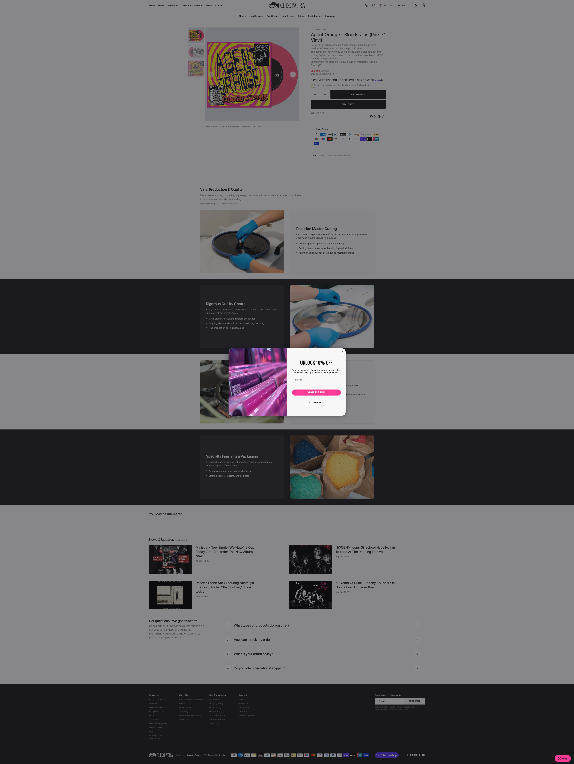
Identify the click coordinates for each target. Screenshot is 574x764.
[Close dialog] (342, 351)
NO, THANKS (316, 402)
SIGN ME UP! (316, 392)
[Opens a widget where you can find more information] (562, 758)
